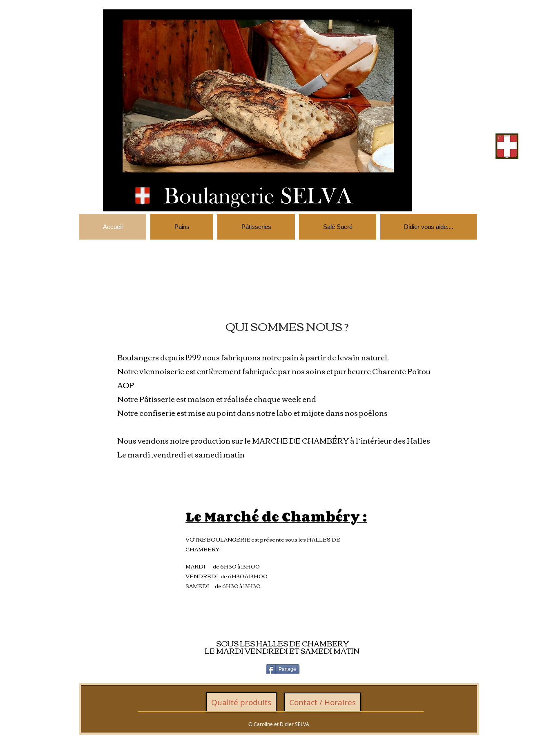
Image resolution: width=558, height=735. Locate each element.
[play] (395, 204)
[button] (257, 110)
